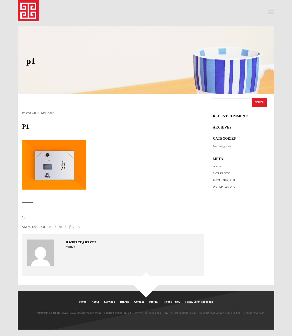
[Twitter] (60, 227)
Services (109, 301)
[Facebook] (69, 227)
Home (83, 301)
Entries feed (221, 173)
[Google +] (77, 227)
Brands (124, 301)
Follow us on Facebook (199, 301)
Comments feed (224, 180)
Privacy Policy (171, 301)
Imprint (153, 301)
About (95, 301)
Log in (217, 166)
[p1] (54, 164)
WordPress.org (224, 187)
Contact (139, 301)
